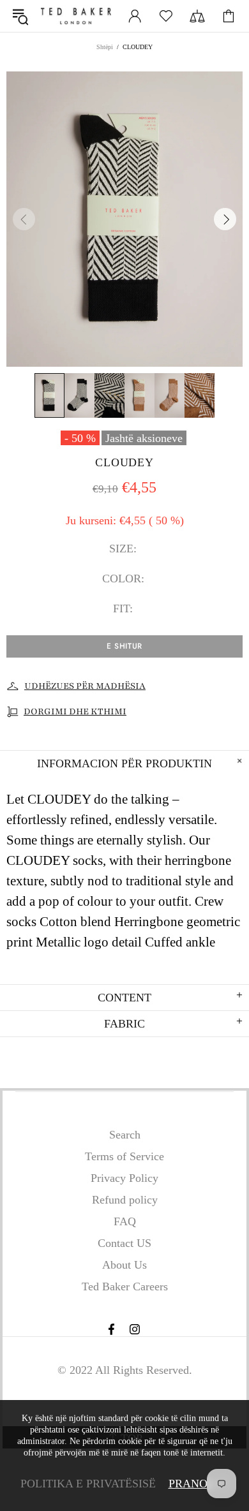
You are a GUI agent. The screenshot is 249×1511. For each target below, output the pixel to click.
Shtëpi (104, 46)
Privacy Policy (124, 1178)
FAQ (125, 1221)
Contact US (124, 1243)
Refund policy (125, 1199)
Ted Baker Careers (125, 1286)
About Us (124, 1264)
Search (124, 1134)
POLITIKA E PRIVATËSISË (88, 1483)
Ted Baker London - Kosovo (76, 16)
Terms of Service (124, 1156)
